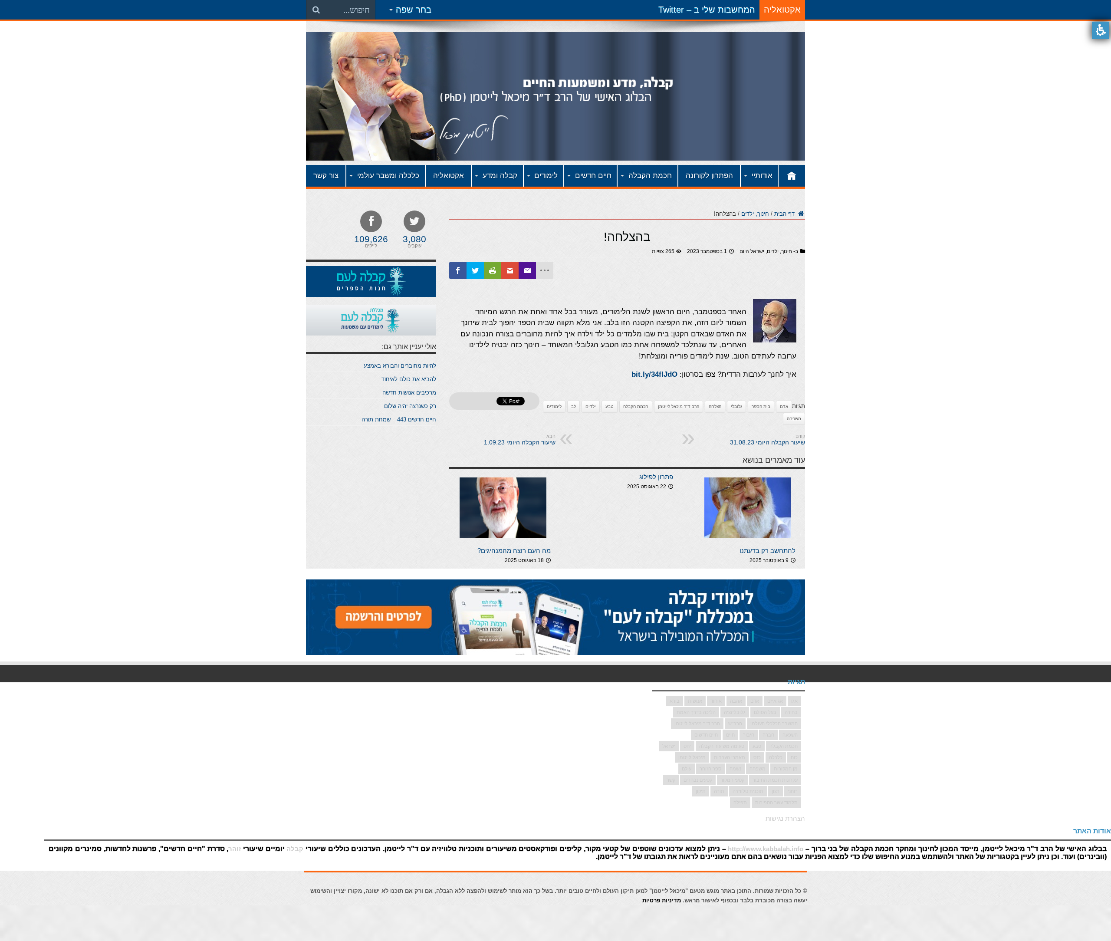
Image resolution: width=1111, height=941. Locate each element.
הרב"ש (735, 723)
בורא (675, 701)
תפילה (740, 802)
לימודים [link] (546, 175)
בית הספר (761, 406)
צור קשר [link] (326, 175)
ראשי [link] (792, 176)
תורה (719, 791)
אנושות (695, 701)
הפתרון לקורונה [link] (709, 175)
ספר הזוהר (710, 768)
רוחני (793, 791)
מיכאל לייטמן (692, 757)
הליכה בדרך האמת (696, 712)
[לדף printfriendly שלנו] (492, 270)
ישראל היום (752, 251)
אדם (784, 406)
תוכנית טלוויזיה (748, 791)
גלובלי (736, 406)
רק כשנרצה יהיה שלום (410, 406)
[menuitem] (555, 177)
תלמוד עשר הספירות (776, 802)
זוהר (234, 848)
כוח (794, 757)
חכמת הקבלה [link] (650, 175)
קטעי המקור (732, 780)
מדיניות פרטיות (661, 900)
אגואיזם (775, 701)
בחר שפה (413, 9)
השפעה (790, 734)
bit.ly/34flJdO (654, 374)
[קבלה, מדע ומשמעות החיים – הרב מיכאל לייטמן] (555, 154)
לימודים (554, 406)
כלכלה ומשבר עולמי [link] (388, 175)
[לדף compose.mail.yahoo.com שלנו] (527, 270)
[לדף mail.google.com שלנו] (510, 270)
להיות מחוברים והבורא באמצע (400, 365)
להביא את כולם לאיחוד (408, 379)
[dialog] (627, 213)
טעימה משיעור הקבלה (721, 746)
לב (573, 406)
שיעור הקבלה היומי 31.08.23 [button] (767, 440)
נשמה (735, 768)
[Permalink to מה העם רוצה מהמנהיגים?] (503, 540)
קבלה (294, 848)
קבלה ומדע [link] (500, 175)
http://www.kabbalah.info (765, 848)
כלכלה (775, 757)
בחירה (791, 712)
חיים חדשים (706, 734)
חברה (768, 734)
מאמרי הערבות (729, 757)
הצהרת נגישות (785, 818)
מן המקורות (786, 768)
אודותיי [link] (762, 175)
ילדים (590, 406)
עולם (686, 768)
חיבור (748, 734)
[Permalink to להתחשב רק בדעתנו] (747, 540)
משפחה (794, 418)
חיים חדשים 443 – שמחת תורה (399, 419)
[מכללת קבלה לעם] (371, 333)
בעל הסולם (765, 712)
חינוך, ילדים (779, 251)
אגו (794, 701)
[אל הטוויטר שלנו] (475, 270)
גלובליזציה (735, 712)
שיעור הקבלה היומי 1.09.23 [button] (520, 440)
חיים (730, 734)
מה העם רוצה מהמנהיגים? (514, 550)
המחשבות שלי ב (724, 9)
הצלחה (715, 406)
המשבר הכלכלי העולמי (774, 723)
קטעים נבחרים (698, 780)
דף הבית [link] (785, 214)
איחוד (716, 701)
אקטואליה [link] (448, 175)
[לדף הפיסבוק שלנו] (458, 270)
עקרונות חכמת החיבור (775, 780)
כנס (757, 757)
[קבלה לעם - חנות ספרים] (371, 295)
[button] (1100, 30)
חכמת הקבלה (635, 406)
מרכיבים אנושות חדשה (409, 392)
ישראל (668, 746)
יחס (687, 746)
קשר (671, 780)
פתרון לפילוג (656, 476)
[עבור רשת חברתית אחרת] (544, 270)
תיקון (701, 791)
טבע (609, 406)
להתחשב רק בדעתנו (767, 550)
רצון (775, 791)
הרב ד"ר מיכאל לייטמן (678, 406)
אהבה (736, 701)
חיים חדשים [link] (593, 175)
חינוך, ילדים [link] (755, 214)
